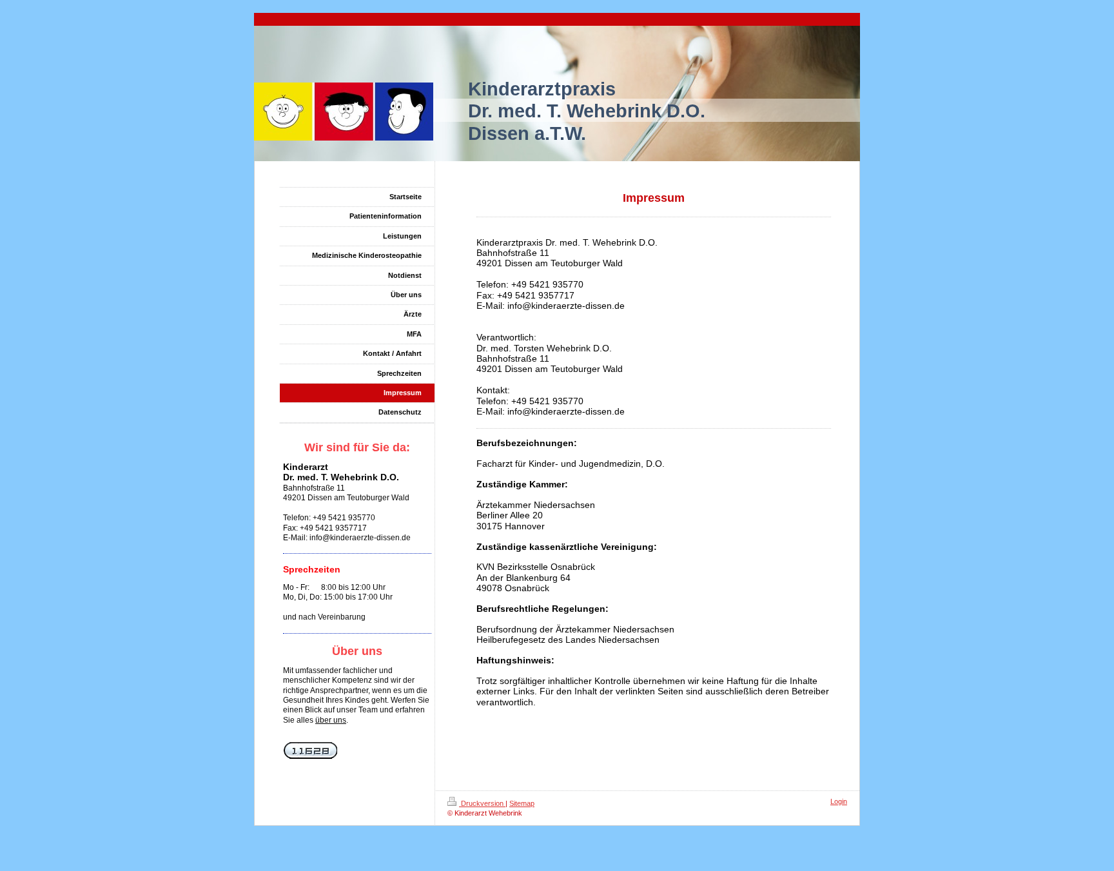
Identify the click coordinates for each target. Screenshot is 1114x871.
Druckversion (482, 803)
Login (838, 801)
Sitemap (521, 803)
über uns (330, 720)
